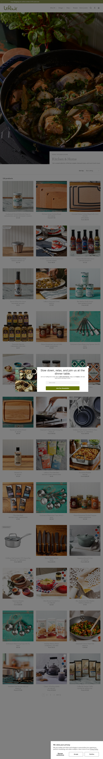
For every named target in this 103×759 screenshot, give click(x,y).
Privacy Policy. (94, 749)
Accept (76, 754)
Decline (91, 754)
